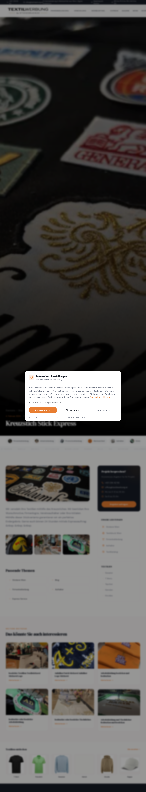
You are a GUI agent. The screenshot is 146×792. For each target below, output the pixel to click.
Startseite (10, 410)
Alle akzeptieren (43, 410)
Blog (21, 410)
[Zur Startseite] (28, 11)
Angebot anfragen (119, 504)
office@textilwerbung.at (34, 2)
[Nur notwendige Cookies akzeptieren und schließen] (115, 376)
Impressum (51, 418)
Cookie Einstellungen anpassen (46, 402)
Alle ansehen (132, 749)
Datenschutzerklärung (100, 397)
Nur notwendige (103, 410)
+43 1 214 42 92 (13, 2)
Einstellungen (73, 410)
